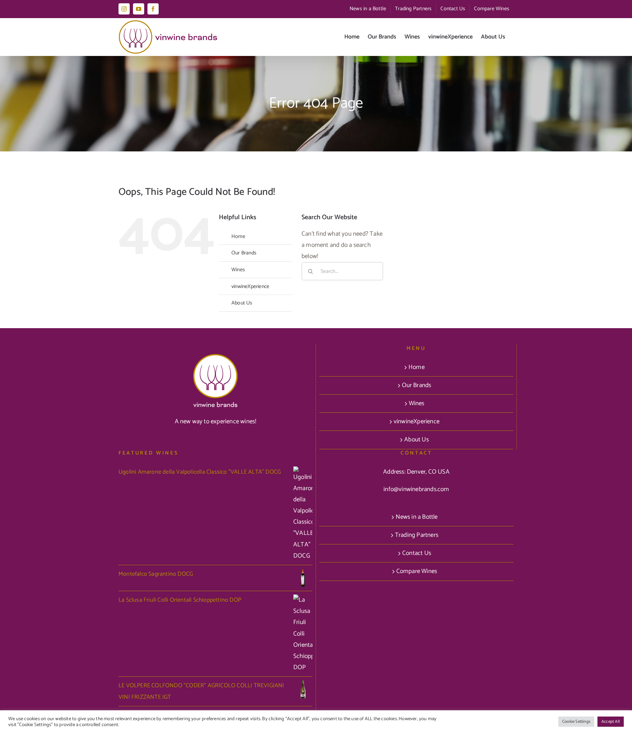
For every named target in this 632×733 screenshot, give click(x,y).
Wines (238, 269)
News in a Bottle (416, 517)
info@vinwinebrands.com (416, 489)
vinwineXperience (250, 286)
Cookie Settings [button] (576, 721)
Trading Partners (416, 535)
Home (238, 236)
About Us (241, 303)
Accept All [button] (610, 721)
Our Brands (243, 253)
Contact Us (416, 553)
